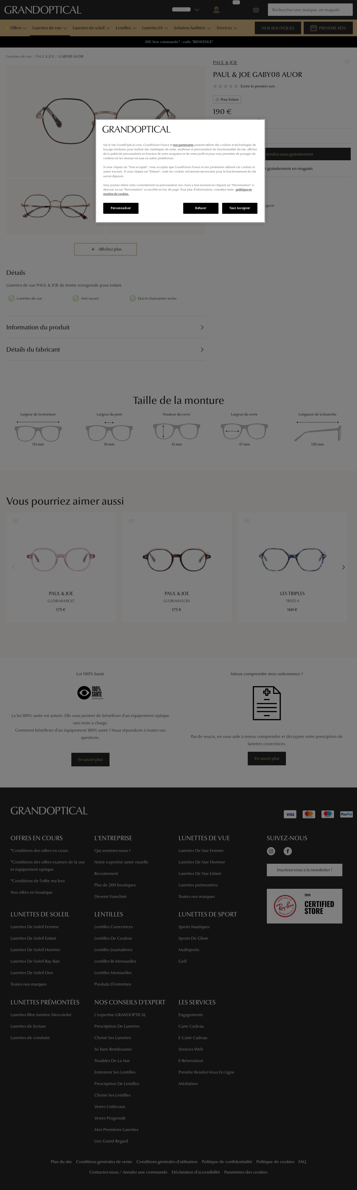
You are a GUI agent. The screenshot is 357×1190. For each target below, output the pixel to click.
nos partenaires (183, 145)
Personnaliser (121, 208)
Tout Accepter (239, 208)
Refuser (200, 208)
